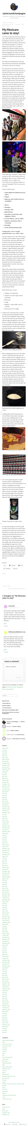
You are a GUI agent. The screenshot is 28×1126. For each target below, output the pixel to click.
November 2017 (6, 939)
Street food (5, 1091)
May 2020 (4, 884)
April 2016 (4, 975)
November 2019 (6, 896)
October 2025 (5, 767)
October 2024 (5, 788)
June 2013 (4, 1030)
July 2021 (4, 858)
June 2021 (4, 860)
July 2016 (4, 969)
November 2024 (6, 786)
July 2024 (4, 793)
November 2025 (6, 765)
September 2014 (6, 1009)
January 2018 (5, 935)
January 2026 (5, 761)
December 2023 (6, 807)
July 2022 (4, 835)
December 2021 (6, 848)
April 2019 (4, 909)
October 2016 (5, 964)
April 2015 (4, 998)
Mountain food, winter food (8, 1076)
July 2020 (4, 880)
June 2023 (4, 816)
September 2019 (6, 899)
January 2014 (5, 1022)
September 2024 (6, 790)
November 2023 (6, 808)
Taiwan (4, 1093)
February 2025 (5, 780)
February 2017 (5, 956)
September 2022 (6, 831)
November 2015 (6, 985)
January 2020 (5, 892)
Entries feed (5, 1111)
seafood (4, 1085)
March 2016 (5, 977)
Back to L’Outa (7, 586)
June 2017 (4, 949)
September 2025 (6, 769)
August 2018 (5, 924)
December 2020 (6, 871)
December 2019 (6, 894)
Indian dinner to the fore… (19, 738)
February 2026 (5, 759)
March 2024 (5, 801)
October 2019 (5, 897)
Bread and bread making (8, 1040)
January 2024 (5, 805)
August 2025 (5, 771)
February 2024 (5, 803)
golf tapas (4, 1061)
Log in (3, 1109)
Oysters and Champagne (8, 22)
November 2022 (6, 827)
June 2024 (4, 795)
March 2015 (5, 1000)
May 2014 (4, 1017)
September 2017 (6, 943)
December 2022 (6, 826)
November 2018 (6, 918)
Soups (3, 1087)
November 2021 (6, 850)
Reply (6, 626)
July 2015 (4, 992)
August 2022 (5, 833)
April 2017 (4, 952)
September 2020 (6, 877)
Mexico (4, 1072)
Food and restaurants (8, 24)
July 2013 (4, 1028)
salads (3, 1082)
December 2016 (6, 960)
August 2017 (5, 945)
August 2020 (5, 879)
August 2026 (5, 748)
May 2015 (4, 996)
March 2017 (5, 954)
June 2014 (4, 1015)
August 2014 (5, 1011)
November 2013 (6, 1024)
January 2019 (5, 915)
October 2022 (5, 829)
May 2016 (4, 973)
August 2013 (5, 1026)
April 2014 (4, 1019)
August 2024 (5, 791)
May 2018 (4, 930)
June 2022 (4, 837)
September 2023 (6, 812)
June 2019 (4, 905)
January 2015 (5, 1004)
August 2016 (5, 968)
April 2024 (4, 799)
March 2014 (5, 1021)
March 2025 (5, 778)
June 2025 (4, 772)
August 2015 (5, 990)
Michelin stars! (5, 1074)
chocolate (4, 1048)
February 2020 (5, 890)
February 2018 (5, 933)
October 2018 (5, 920)
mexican (4, 1070)
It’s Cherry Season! (6, 708)
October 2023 (5, 810)
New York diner (5, 1078)
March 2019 (5, 911)
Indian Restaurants (6, 1063)
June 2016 (4, 971)
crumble (4, 1051)
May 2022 (4, 839)
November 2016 (6, 962)
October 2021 (5, 852)
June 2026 (4, 752)
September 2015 (6, 988)
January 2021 (5, 869)
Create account (6, 1107)
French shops (5, 1059)
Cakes (3, 1042)
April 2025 (4, 776)
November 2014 (6, 1005)
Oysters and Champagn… (13, 721)
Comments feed (6, 1112)
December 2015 (6, 983)
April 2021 (4, 863)
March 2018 (5, 932)
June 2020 (4, 882)
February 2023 (5, 822)
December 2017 (6, 937)
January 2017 (5, 958)
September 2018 (6, 922)
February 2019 (5, 913)
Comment (18, 677)
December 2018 (6, 916)
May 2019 (4, 907)
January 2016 (5, 981)
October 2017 (5, 941)
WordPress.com (5, 1114)
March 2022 (5, 843)
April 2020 (4, 886)
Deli (3, 1055)
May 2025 (4, 774)
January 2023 (5, 824)
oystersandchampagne (14, 13)
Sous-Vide (4, 1089)
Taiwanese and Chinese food (9, 1095)
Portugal (4, 1080)
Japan (3, 1065)
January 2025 (5, 782)
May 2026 (4, 754)
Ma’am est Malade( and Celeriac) (16, 588)
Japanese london (6, 1068)
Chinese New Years (6, 1046)
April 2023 (4, 818)
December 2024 (6, 784)
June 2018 (4, 928)
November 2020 (6, 873)
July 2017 (4, 947)
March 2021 (5, 865)
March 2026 (5, 757)
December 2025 (6, 763)
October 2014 (5, 1007)
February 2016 (5, 979)
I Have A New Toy (6, 703)
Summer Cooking (6, 705)
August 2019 (5, 901)
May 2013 (4, 1032)
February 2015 (5, 1002)
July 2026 (4, 750)
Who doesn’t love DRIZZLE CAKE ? (10, 710)
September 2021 (6, 854)
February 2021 (5, 867)
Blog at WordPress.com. (14, 1122)
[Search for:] (9, 695)
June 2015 (4, 994)
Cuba (3, 1053)
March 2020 (5, 888)
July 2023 (4, 814)
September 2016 (6, 966)
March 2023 (5, 820)
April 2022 (4, 841)
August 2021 (5, 856)
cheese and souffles (7, 1044)
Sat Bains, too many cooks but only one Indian (13, 1084)
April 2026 (4, 755)
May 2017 (4, 951)
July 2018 (4, 926)
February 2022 (5, 844)
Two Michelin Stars (6, 1099)
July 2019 (4, 903)
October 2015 (5, 986)
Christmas (4, 1049)
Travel (3, 1097)
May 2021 (4, 861)
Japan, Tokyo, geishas (7, 1067)
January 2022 (5, 846)
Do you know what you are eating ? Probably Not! (10, 713)
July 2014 (4, 1013)
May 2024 (4, 797)
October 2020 (5, 875)
